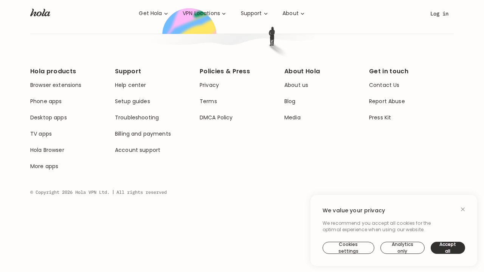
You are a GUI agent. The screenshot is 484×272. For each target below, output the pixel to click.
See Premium (286, 163)
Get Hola (150, 13)
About (290, 13)
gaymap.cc (289, 134)
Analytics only (402, 248)
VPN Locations (201, 13)
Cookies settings (348, 248)
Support (251, 13)
